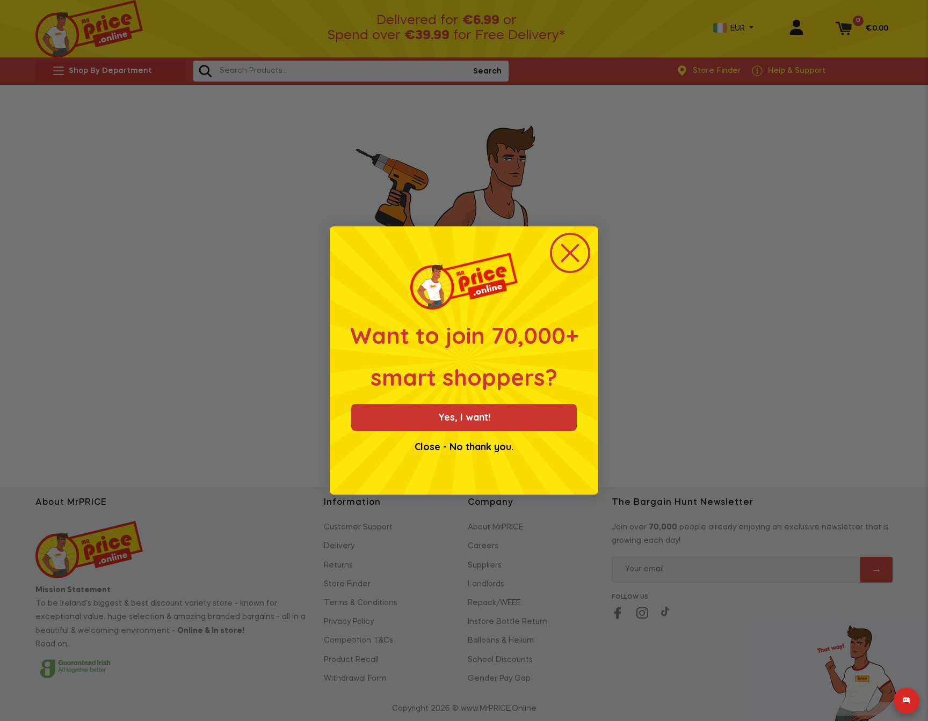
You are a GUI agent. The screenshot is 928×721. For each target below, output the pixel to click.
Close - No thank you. (464, 447)
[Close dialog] (570, 253)
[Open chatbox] (906, 700)
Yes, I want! (464, 417)
